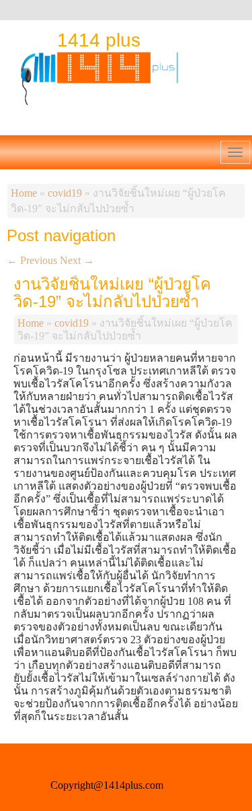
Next (77, 260)
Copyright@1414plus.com (106, 785)
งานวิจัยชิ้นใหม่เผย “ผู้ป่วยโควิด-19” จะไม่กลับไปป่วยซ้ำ (112, 293)
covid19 (65, 193)
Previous (32, 260)
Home (24, 193)
